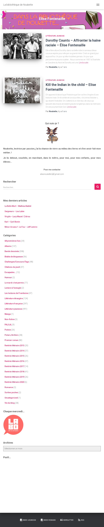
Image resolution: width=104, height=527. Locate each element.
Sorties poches (11, 392)
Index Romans (50, 520)
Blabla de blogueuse (14, 257)
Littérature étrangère (14, 298)
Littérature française (14, 304)
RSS (82, 520)
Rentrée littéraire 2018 (14, 372)
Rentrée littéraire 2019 (14, 377)
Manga (8, 314)
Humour (8, 277)
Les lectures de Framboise (16, 293)
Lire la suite (83, 63)
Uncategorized (11, 398)
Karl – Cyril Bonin (12, 222)
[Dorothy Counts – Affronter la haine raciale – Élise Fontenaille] (22, 46)
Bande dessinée (12, 251)
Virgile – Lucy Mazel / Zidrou (17, 216)
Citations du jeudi (12, 267)
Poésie (8, 330)
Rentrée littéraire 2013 (14, 345)
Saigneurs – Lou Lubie (14, 211)
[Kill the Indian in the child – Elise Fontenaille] (22, 90)
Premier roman (11, 340)
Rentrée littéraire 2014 (14, 351)
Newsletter (68, 520)
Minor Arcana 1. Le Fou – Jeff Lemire (21, 227)
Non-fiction (10, 319)
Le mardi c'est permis (14, 283)
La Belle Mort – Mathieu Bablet (18, 206)
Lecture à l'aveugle (13, 288)
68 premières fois (12, 241)
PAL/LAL (8, 325)
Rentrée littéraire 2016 (14, 361)
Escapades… (10, 272)
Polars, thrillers (11, 335)
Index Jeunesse (29, 520)
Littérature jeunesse (55, 36)
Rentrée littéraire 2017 (14, 366)
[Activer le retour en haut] (98, 521)
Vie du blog (10, 403)
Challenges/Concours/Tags (17, 262)
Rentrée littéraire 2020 (14, 382)
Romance (9, 387)
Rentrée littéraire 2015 (14, 356)
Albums (8, 246)
